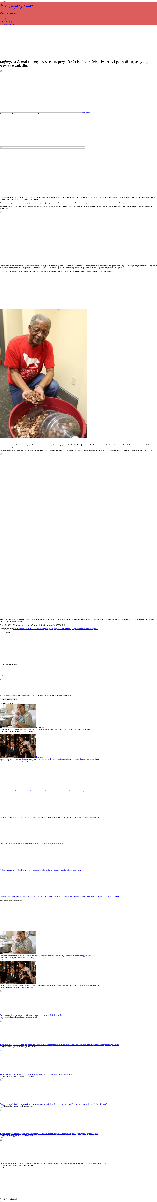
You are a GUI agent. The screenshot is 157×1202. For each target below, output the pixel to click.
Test (5, 19)
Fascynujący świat (16, 5)
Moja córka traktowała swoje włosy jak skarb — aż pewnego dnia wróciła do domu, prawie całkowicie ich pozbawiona (40, 870)
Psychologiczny (9, 24)
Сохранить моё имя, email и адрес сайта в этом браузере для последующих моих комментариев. (37, 695)
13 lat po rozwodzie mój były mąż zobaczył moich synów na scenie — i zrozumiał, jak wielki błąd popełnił (36, 1074)
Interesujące (8, 21)
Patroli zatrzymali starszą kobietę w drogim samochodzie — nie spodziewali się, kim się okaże (31, 843)
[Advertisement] (64, 42)
